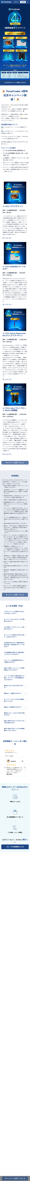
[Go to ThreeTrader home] (6, 2)
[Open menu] (28, 2)
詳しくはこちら (7, 238)
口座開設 (23, 2)
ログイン (16, 2)
